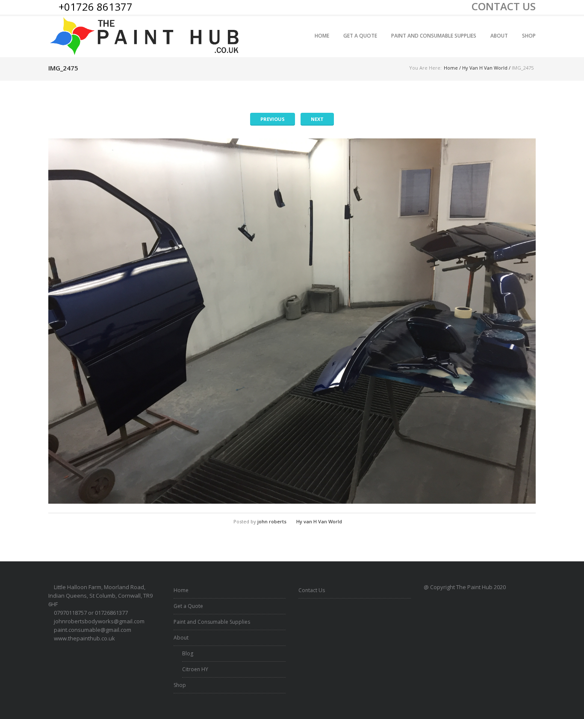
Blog (187, 653)
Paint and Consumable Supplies (433, 35)
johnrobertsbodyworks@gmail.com (99, 621)
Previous (272, 119)
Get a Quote (360, 35)
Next (317, 119)
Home (322, 35)
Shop (529, 35)
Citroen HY (195, 669)
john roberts (271, 521)
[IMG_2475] (292, 321)
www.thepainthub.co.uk (84, 638)
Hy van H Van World (484, 68)
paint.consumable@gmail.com (92, 630)
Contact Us (311, 590)
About (499, 35)
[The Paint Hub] (145, 36)
